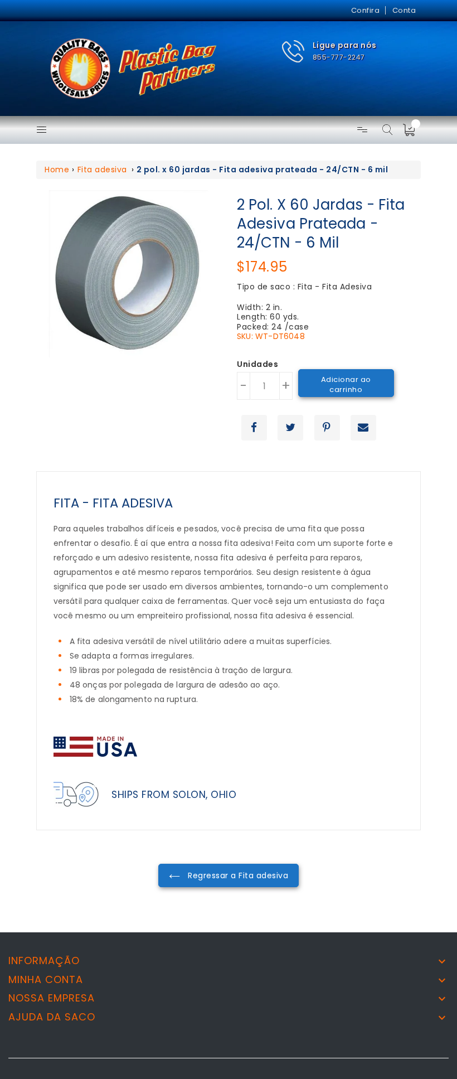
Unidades (257, 365)
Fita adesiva (102, 169)
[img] (412, 130)
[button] (329, 51)
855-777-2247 (339, 57)
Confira (365, 10)
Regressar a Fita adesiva (237, 875)
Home (57, 169)
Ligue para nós (345, 45)
